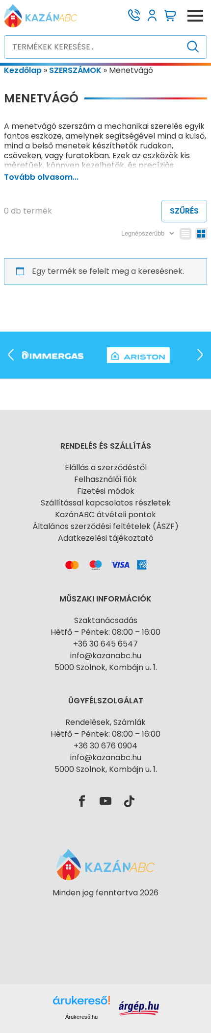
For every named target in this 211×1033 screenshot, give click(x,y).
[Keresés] (193, 47)
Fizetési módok (105, 491)
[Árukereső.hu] (105, 910)
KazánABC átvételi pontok (105, 514)
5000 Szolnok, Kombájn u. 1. (105, 667)
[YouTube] (105, 802)
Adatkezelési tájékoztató (106, 538)
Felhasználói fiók (105, 479)
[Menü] (195, 15)
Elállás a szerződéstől (106, 467)
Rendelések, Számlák (105, 722)
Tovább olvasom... (41, 177)
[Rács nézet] (201, 234)
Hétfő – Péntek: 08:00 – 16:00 (105, 632)
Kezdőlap (23, 70)
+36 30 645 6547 (105, 643)
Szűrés (184, 210)
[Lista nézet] (185, 234)
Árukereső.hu (81, 1017)
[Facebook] (82, 802)
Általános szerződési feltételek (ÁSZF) (105, 526)
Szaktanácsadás (105, 620)
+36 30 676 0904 (105, 745)
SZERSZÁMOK (75, 70)
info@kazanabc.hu (105, 655)
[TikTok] (129, 802)
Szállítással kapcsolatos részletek (106, 502)
